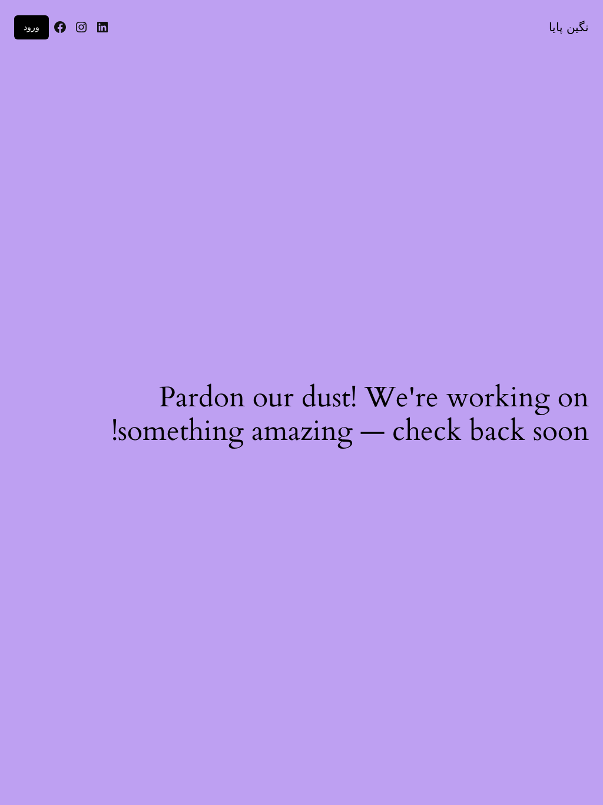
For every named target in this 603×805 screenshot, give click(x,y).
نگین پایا (569, 27)
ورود (31, 27)
